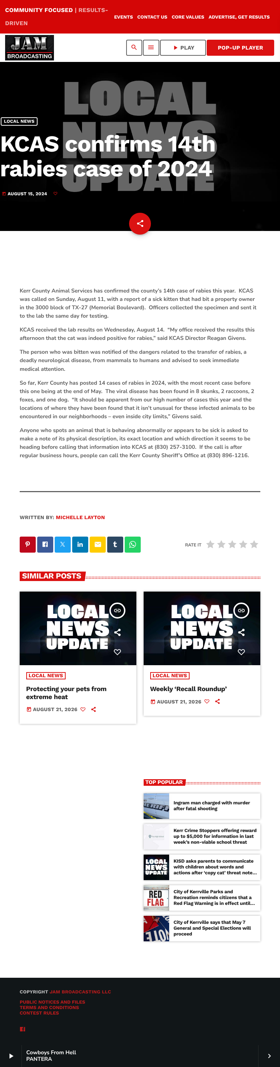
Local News (19, 121)
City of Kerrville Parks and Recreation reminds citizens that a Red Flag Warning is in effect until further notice (213, 900)
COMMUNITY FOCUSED (56, 17)
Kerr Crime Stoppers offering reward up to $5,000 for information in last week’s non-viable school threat (215, 836)
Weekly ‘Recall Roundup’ (188, 689)
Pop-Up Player (240, 47)
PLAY (183, 47)
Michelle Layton (80, 518)
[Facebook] (23, 1029)
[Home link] (29, 47)
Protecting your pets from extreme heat (66, 693)
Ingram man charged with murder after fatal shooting (212, 806)
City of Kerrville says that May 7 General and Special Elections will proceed (212, 928)
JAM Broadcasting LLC (80, 992)
